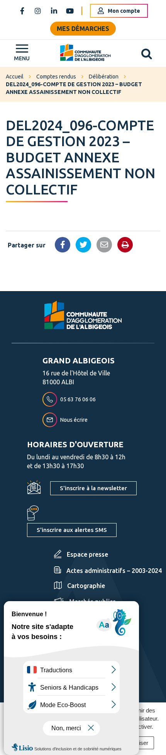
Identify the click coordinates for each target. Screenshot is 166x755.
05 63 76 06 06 (78, 399)
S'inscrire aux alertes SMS (72, 530)
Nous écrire (74, 420)
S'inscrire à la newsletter (93, 488)
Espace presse (87, 554)
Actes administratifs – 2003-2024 (114, 570)
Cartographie (86, 585)
